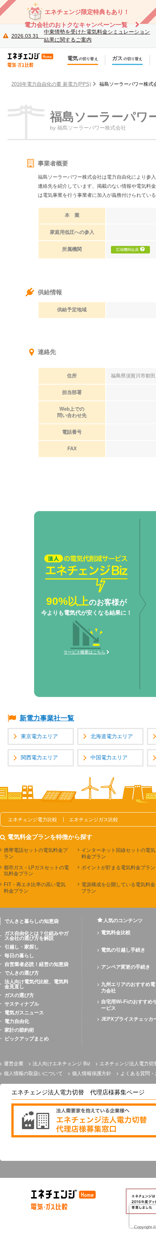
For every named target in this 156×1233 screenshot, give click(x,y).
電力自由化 (17, 1021)
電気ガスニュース (24, 1012)
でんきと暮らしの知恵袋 (32, 921)
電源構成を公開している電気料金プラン (118, 888)
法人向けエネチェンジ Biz (61, 1063)
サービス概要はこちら (84, 652)
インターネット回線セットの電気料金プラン (118, 853)
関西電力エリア (39, 757)
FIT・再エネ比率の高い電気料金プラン (35, 888)
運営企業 (13, 1063)
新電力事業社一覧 (47, 718)
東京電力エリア (39, 736)
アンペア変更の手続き (125, 967)
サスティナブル (22, 1004)
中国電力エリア (109, 757)
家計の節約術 (19, 1030)
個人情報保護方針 (91, 1073)
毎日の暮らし (19, 955)
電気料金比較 (116, 932)
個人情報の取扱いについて (33, 1073)
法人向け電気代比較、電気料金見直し (37, 984)
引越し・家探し (22, 947)
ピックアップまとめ (27, 1038)
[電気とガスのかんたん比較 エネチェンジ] (34, 60)
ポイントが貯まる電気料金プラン (118, 867)
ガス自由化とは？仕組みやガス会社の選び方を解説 (37, 935)
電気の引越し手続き (123, 950)
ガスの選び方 (19, 995)
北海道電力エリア (111, 736)
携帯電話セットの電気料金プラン (36, 853)
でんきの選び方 (22, 973)
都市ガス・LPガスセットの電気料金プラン (36, 871)
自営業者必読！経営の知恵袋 (37, 964)
